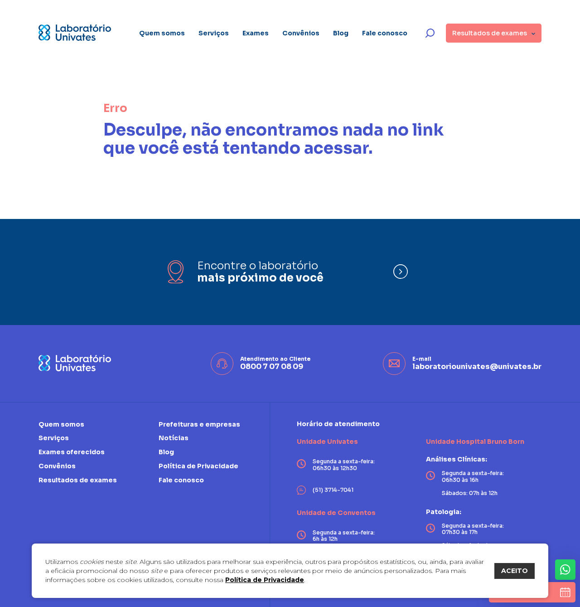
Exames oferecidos (72, 452)
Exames (255, 33)
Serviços (213, 33)
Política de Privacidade (264, 580)
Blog (340, 33)
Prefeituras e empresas (199, 424)
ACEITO (514, 571)
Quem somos (162, 33)
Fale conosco (384, 33)
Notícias (173, 438)
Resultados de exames (78, 480)
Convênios (300, 33)
